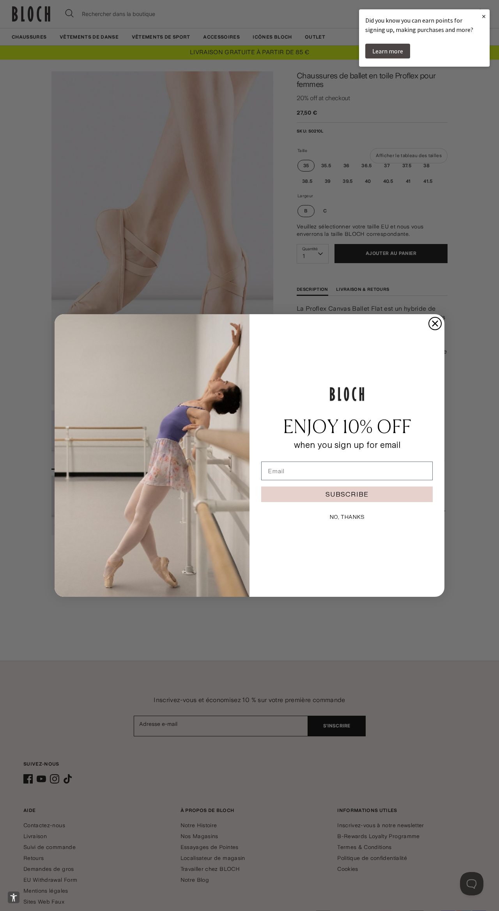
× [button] (484, 16)
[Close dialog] (435, 323)
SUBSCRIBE (347, 494)
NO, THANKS (347, 517)
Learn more (387, 51)
